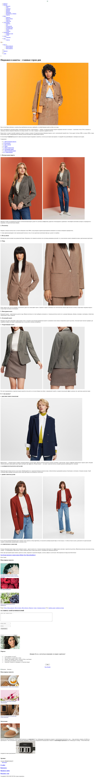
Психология (9, 26)
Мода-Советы (9, 18)
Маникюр (8, 12)
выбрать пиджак (60, 608)
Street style (8, 21)
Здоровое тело (9, 27)
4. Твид (5, 146)
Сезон (35, 608)
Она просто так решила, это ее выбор (14, 660)
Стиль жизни (6, 22)
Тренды (8, 14)
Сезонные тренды (41, 608)
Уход (7, 7)
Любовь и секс (9, 33)
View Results (47, 667)
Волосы (8, 11)
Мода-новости (9, 46)
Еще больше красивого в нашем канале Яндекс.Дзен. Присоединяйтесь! (18, 555)
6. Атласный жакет (8, 149)
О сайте (3, 765)
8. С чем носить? (8, 152)
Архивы (2, 761)
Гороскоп (8, 37)
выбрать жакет (52, 608)
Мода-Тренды (9, 48)
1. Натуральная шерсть (9, 141)
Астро (4, 36)
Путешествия (9, 28)
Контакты (4, 768)
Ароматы (8, 8)
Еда (7, 24)
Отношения (6, 32)
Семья (7, 34)
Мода (4, 16)
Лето (4, 38)
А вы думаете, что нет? (10, 656)
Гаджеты (8, 31)
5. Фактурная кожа (8, 147)
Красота (5, 4)
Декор (7, 29)
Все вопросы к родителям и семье (13, 658)
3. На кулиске (7, 144)
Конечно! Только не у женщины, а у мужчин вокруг (17, 662)
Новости (5, 3)
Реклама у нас (5, 773)
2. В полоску (7, 143)
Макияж (8, 9)
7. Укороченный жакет (9, 150)
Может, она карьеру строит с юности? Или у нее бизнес (18, 659)
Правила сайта (5, 770)
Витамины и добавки (11, 13)
